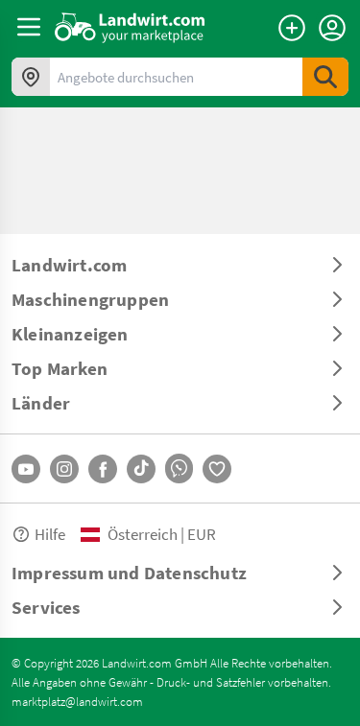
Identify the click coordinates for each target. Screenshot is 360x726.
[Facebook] (102, 469)
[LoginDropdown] (332, 28)
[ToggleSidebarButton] (29, 27)
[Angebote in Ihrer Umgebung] (31, 77)
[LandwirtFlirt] (217, 469)
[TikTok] (141, 469)
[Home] (130, 27)
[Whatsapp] (179, 468)
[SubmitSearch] (325, 77)
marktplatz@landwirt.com (77, 701)
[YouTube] (26, 469)
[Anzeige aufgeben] (292, 28)
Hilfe (50, 534)
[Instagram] (64, 469)
